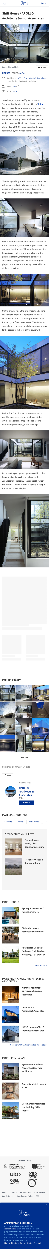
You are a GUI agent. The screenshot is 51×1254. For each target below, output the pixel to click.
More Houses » (41, 966)
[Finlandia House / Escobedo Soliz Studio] (10, 935)
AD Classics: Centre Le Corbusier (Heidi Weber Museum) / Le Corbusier (33, 951)
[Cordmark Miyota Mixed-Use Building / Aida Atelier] (10, 1110)
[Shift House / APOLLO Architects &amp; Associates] (24, 693)
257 (14, 86)
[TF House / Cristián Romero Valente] (13, 866)
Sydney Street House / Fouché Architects (33, 910)
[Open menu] (3, 3)
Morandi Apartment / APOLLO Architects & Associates (32, 991)
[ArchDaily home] (24, 3)
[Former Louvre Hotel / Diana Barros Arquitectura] (13, 846)
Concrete (8, 821)
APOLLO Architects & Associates (32, 78)
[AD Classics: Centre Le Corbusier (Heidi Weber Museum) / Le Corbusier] (10, 954)
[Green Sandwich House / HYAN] (10, 1091)
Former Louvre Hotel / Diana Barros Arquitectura (34, 843)
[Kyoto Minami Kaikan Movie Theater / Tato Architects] (10, 1071)
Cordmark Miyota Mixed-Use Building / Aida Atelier (34, 1107)
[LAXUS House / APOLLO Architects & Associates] (10, 1034)
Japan (22, 73)
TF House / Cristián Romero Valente (34, 861)
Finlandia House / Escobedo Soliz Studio (33, 930)
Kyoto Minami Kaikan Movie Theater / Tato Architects (32, 1068)
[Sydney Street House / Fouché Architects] (10, 915)
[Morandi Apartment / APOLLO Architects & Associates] (10, 994)
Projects (20, 821)
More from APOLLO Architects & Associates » (28, 1045)
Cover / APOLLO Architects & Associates (33, 1009)
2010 (14, 91)
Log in (43, 3)
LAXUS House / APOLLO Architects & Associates (33, 1029)
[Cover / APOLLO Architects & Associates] (10, 1014)
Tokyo (41, 104)
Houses (6, 73)
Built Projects (34, 821)
